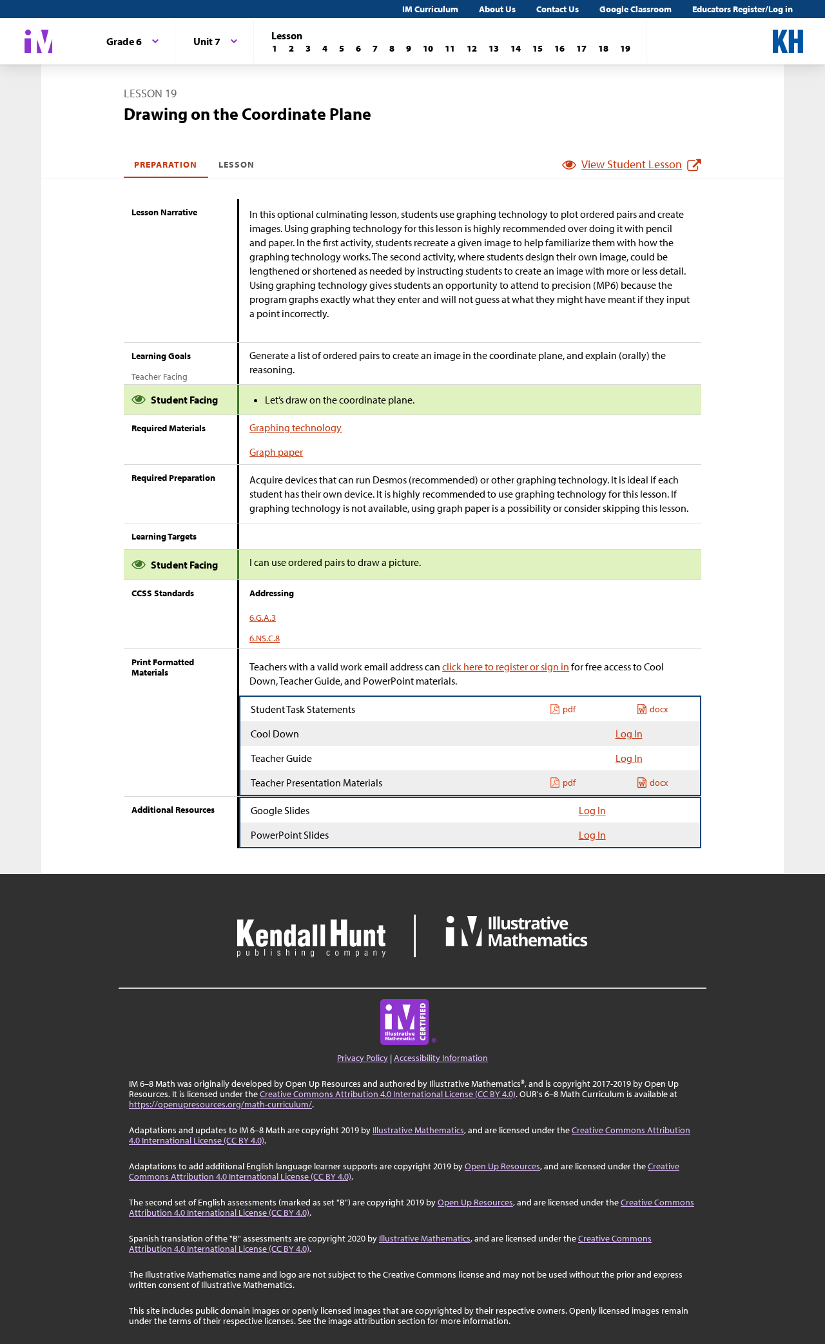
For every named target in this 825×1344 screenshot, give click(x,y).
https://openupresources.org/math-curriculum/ (220, 1104)
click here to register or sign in (505, 666)
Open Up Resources (502, 1166)
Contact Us (557, 9)
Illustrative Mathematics (418, 1130)
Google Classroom (635, 9)
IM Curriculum (430, 9)
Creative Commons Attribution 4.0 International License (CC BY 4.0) (388, 1094)
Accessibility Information (441, 1058)
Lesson (236, 164)
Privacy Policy (362, 1058)
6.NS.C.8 (264, 638)
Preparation (166, 164)
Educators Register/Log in (742, 9)
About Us (497, 9)
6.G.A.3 (262, 617)
